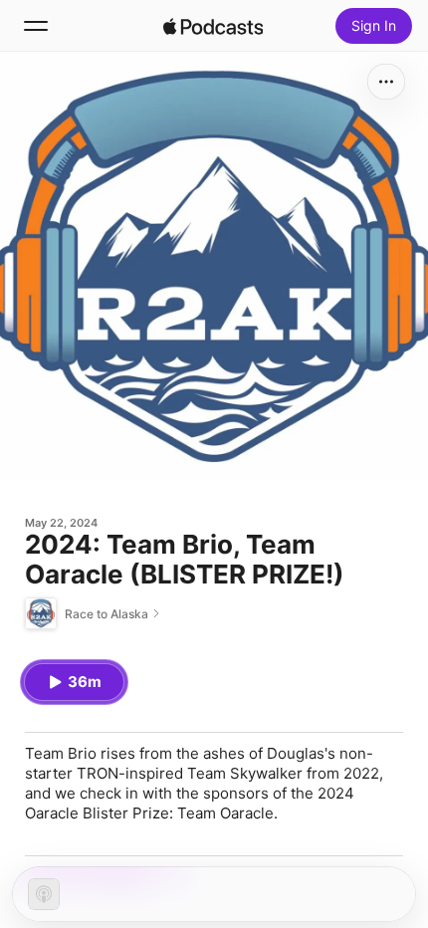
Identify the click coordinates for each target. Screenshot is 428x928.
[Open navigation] (36, 26)
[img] (213, 26)
